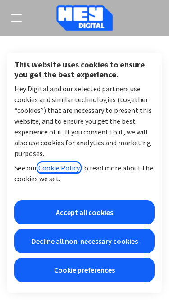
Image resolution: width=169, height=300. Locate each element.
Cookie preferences (84, 269)
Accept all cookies (84, 212)
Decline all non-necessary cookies (85, 241)
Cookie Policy (59, 167)
